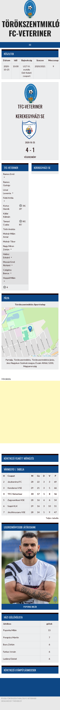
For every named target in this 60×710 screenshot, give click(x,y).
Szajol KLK (13, 506)
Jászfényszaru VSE (16, 512)
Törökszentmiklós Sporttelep (30, 304)
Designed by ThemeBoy (11, 701)
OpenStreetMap (47, 356)
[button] (30, 329)
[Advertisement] (30, 412)
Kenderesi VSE (15, 488)
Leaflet (34, 356)
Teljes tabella (52, 518)
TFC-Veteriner (15, 494)
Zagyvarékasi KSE (16, 500)
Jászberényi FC (15, 481)
